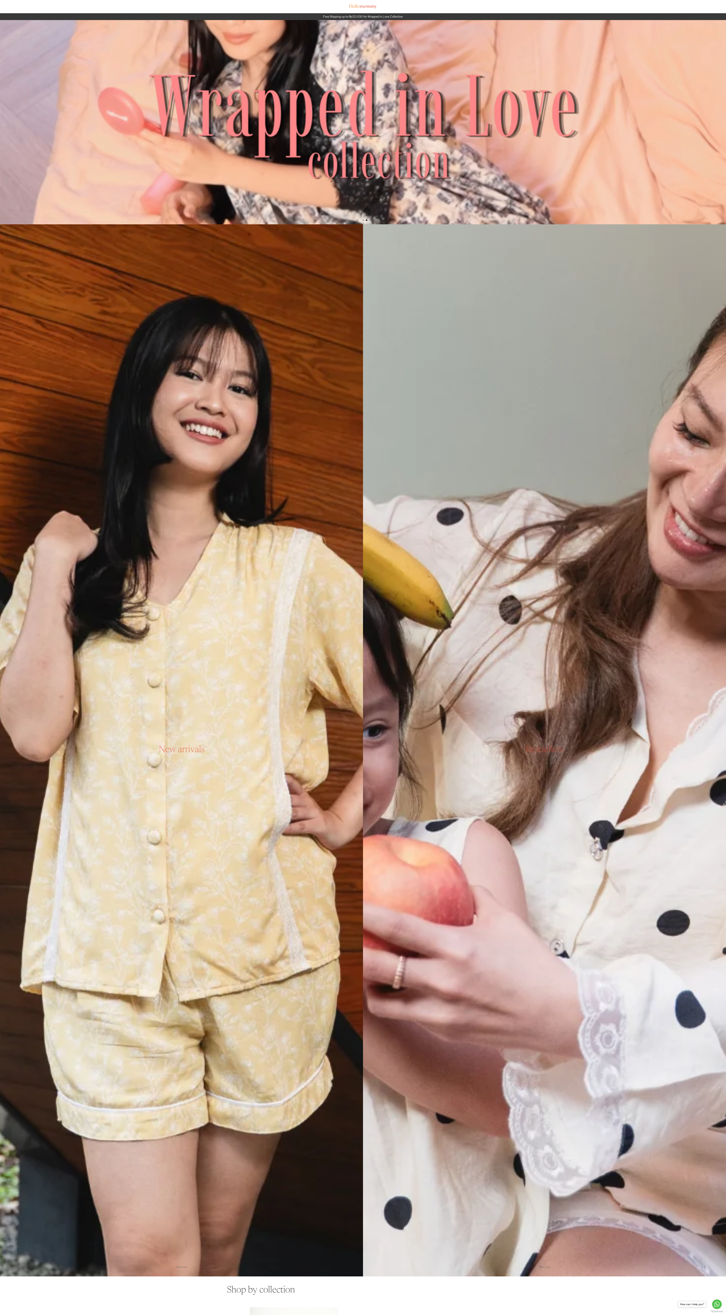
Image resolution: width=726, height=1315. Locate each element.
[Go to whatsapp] (717, 1304)
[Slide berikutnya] (721, 122)
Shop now (182, 1266)
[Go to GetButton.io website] (717, 1311)
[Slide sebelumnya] (4, 122)
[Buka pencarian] (479, 6)
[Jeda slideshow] (357, 220)
